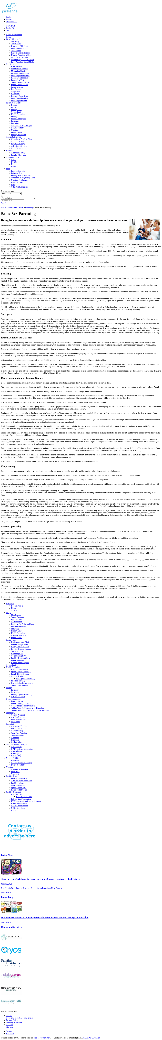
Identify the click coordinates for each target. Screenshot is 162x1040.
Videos (14, 610)
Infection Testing (18, 173)
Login (8, 17)
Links (13, 608)
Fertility (14, 116)
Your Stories (16, 50)
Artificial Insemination (20, 635)
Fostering (15, 740)
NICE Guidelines (18, 697)
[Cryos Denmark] (11, 955)
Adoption (15, 737)
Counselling (16, 112)
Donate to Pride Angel (20, 46)
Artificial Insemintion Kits (21, 781)
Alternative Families (19, 726)
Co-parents (15, 91)
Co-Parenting (16, 622)
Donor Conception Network (22, 703)
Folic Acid (15, 772)
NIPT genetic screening (25, 678)
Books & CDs (17, 182)
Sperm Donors (17, 87)
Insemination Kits (18, 171)
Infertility (14, 690)
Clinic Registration (18, 148)
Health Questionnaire (19, 78)
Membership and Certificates (22, 60)
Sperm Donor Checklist (20, 82)
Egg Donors (16, 89)
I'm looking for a (7, 191)
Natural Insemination (19, 806)
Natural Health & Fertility (21, 762)
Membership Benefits (19, 69)
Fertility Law (16, 110)
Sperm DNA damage (19, 685)
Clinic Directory (17, 141)
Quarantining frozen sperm (22, 683)
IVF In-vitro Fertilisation (21, 799)
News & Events (12, 157)
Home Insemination (14, 35)
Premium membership (20, 73)
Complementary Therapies (21, 125)
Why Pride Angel (13, 39)
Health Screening (18, 114)
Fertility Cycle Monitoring (21, 694)
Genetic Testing (17, 676)
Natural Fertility (17, 128)
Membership (16, 615)
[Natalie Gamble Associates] (11, 981)
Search (9, 30)
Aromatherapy (17, 751)
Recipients (15, 94)
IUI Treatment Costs (24, 797)
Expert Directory (18, 144)
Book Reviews (17, 606)
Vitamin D (15, 774)
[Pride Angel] (11, 13)
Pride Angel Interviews (20, 75)
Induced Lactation (18, 719)
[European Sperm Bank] (11, 943)
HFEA (14, 810)
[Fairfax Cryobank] (11, 968)
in (2, 196)
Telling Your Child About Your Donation (27, 708)
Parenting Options (18, 626)
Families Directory (18, 155)
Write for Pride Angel (19, 57)
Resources (15, 105)
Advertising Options (19, 146)
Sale (13, 184)
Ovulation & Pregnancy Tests (23, 178)
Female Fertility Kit (19, 778)
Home (8, 37)
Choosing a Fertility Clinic (21, 139)
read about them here (42, 1038)
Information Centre (13, 103)
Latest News (7, 855)
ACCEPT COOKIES (91, 1038)
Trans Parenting (17, 735)
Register (9, 19)
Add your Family (18, 153)
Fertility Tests (16, 132)
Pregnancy (15, 121)
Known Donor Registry (20, 53)
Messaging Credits (18, 71)
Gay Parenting (17, 731)
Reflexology (16, 756)
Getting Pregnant (18, 715)
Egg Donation (16, 619)
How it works (16, 66)
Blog (13, 164)
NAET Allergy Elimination (22, 749)
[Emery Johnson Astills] (11, 1007)
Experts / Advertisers (19, 96)
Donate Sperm (17, 701)
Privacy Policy (12, 1020)
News (13, 160)
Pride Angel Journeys (19, 48)
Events (14, 162)
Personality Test (17, 80)
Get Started (10, 64)
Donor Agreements (18, 660)
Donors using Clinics (19, 644)
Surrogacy (15, 628)
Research (14, 166)
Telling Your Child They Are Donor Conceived (30, 710)
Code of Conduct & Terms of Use (19, 1018)
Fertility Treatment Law (20, 658)
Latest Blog (7, 897)
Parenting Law (17, 653)
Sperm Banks (16, 638)
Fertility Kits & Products (21, 175)
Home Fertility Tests (19, 790)
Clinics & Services (13, 137)
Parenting (15, 123)
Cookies (9, 1025)
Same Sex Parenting (19, 733)
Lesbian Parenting (18, 728)
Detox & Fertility (18, 765)
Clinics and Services (11, 927)
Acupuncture (16, 747)
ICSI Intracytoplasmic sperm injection (26, 801)
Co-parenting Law (18, 656)
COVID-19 (10, 26)
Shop (8, 169)
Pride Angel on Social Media (22, 62)
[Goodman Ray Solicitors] (11, 994)
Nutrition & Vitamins (19, 180)
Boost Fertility (17, 760)
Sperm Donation (17, 617)
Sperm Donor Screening (21, 672)
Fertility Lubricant (18, 783)
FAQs (13, 107)
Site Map (9, 1027)
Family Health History (20, 674)
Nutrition (14, 130)
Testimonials (16, 44)
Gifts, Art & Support (19, 187)
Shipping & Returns (14, 1022)
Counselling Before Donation (23, 706)
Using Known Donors (20, 647)
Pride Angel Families (19, 98)
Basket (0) (10, 28)
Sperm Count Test (18, 787)
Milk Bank (15, 722)
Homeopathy (16, 753)
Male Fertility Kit (18, 785)
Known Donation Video (21, 55)
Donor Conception (18, 119)
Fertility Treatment (18, 135)
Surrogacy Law (17, 651)
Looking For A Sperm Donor (22, 624)
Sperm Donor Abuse (19, 85)
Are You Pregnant (18, 717)
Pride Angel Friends (19, 100)
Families (9, 150)
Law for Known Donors (21, 649)
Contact (9, 1016)
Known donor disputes (20, 663)
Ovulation (15, 692)
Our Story (15, 41)
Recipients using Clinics (20, 642)
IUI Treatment (16, 794)
